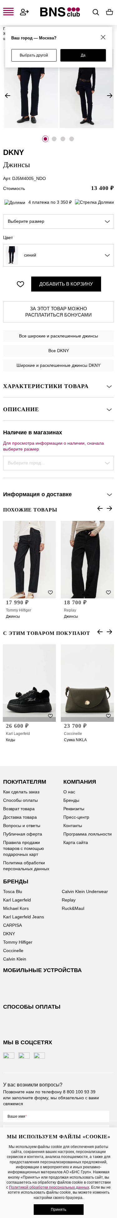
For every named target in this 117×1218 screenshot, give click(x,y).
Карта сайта (75, 842)
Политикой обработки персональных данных (49, 1187)
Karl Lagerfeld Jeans (23, 916)
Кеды (10, 740)
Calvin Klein (14, 958)
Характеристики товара (46, 386)
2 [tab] (54, 139)
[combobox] (58, 221)
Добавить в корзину (66, 284)
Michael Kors (16, 908)
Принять (58, 1209)
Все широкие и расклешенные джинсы (58, 335)
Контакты (72, 825)
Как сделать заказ (21, 791)
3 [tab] (63, 139)
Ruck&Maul (73, 908)
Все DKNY (58, 350)
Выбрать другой (34, 55)
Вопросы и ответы (21, 825)
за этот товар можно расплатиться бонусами (58, 311)
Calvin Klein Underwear (85, 891)
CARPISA (12, 925)
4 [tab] (71, 139)
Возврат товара (19, 808)
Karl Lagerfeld (18, 733)
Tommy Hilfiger (18, 610)
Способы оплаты (20, 800)
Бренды (71, 800)
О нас (69, 791)
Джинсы (13, 616)
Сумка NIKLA (75, 740)
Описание (21, 409)
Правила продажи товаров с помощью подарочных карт (23, 848)
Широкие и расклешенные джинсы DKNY (58, 365)
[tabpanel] (31, 88)
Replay (70, 610)
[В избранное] (20, 284)
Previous (7, 95)
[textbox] (58, 221)
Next (109, 95)
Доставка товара (20, 817)
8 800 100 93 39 (79, 1091)
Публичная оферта (22, 833)
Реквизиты (73, 808)
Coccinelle (73, 733)
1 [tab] (45, 139)
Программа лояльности (87, 833)
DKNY (9, 933)
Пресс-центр (76, 817)
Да (83, 55)
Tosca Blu (12, 891)
